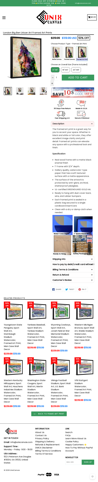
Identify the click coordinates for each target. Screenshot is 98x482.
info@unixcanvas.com (83, 3)
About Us (39, 432)
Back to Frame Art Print (51, 413)
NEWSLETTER (71, 457)
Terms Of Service (44, 453)
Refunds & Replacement (47, 444)
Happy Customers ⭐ (76, 444)
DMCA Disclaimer (44, 447)
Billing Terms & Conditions (48, 450)
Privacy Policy (42, 438)
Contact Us (41, 435)
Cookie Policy (72, 441)
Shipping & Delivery (44, 441)
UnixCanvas (15, 470)
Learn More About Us (75, 438)
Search (68, 432)
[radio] (57, 53)
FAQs (68, 435)
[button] (72, 123)
